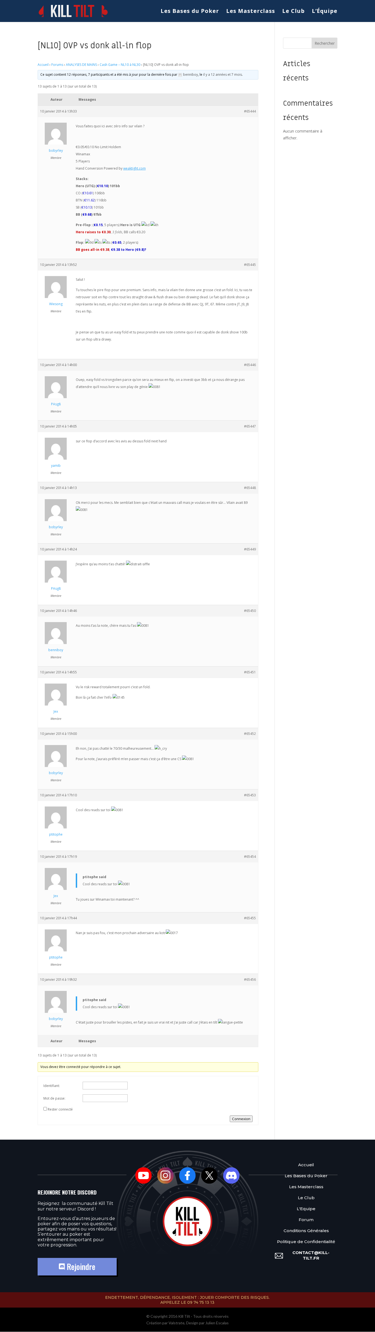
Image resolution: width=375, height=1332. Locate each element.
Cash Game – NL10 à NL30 (120, 64)
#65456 (250, 979)
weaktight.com (134, 168)
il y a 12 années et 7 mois (222, 74)
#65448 (250, 487)
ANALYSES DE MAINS (81, 64)
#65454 (250, 856)
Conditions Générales (306, 1230)
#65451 (250, 672)
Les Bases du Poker (190, 12)
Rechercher (325, 43)
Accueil (43, 64)
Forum (306, 1219)
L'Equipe (306, 1208)
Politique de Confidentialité (306, 1241)
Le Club (293, 12)
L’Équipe (324, 12)
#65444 (250, 111)
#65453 (250, 795)
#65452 (250, 733)
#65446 (250, 364)
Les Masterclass (250, 12)
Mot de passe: (54, 1098)
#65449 (250, 549)
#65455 (250, 918)
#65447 (250, 426)
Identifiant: (51, 1085)
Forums (57, 64)
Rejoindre (80, 1266)
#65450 (250, 610)
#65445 (250, 264)
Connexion (241, 1118)
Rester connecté (60, 1109)
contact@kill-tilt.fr (310, 1255)
